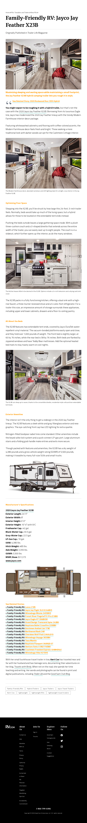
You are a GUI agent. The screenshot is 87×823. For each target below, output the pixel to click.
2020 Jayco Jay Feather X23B (32, 111)
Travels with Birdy (22, 666)
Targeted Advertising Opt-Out (22, 793)
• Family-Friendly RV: (29, 610)
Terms (21, 751)
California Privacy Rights (22, 766)
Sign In (35, 732)
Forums (35, 736)
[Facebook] (62, 735)
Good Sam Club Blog (60, 674)
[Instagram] (62, 746)
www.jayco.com (13, 560)
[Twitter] (62, 741)
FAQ (20, 739)
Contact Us (22, 735)
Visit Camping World (49, 745)
